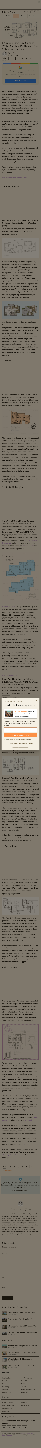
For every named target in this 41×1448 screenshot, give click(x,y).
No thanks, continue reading (21, 747)
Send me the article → (20, 735)
